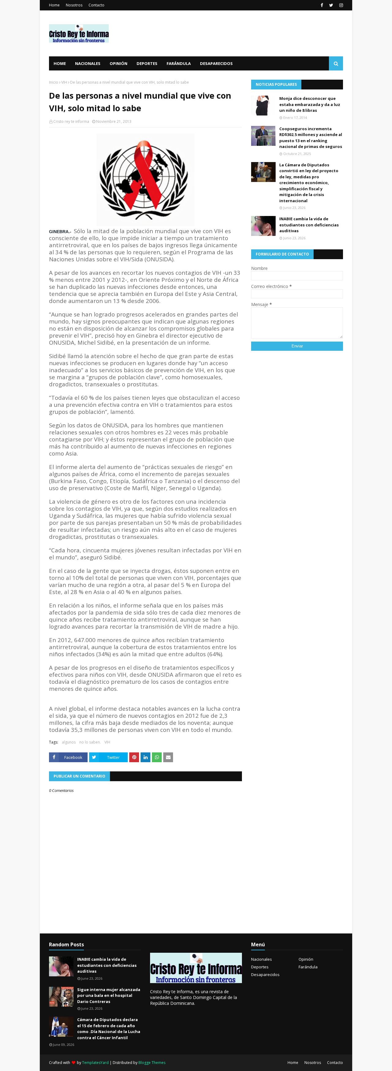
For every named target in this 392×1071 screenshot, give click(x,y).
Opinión (306, 959)
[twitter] (331, 5)
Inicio (53, 82)
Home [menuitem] (60, 63)
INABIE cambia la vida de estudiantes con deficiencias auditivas (309, 224)
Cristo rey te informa (71, 121)
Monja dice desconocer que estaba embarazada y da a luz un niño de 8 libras (309, 104)
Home (54, 5)
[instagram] (340, 5)
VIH (64, 82)
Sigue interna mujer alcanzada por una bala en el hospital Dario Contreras (108, 995)
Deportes (260, 967)
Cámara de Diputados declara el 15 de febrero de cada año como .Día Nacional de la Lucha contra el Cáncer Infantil (108, 1028)
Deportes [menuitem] (147, 63)
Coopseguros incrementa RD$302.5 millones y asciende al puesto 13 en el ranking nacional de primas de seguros (310, 137)
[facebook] (322, 5)
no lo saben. (90, 742)
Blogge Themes (151, 1062)
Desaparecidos (265, 974)
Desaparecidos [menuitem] (216, 63)
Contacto (96, 5)
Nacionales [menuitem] (87, 63)
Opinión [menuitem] (118, 63)
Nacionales (261, 959)
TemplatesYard (95, 1062)
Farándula (308, 967)
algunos (69, 742)
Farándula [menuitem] (179, 63)
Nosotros (74, 5)
